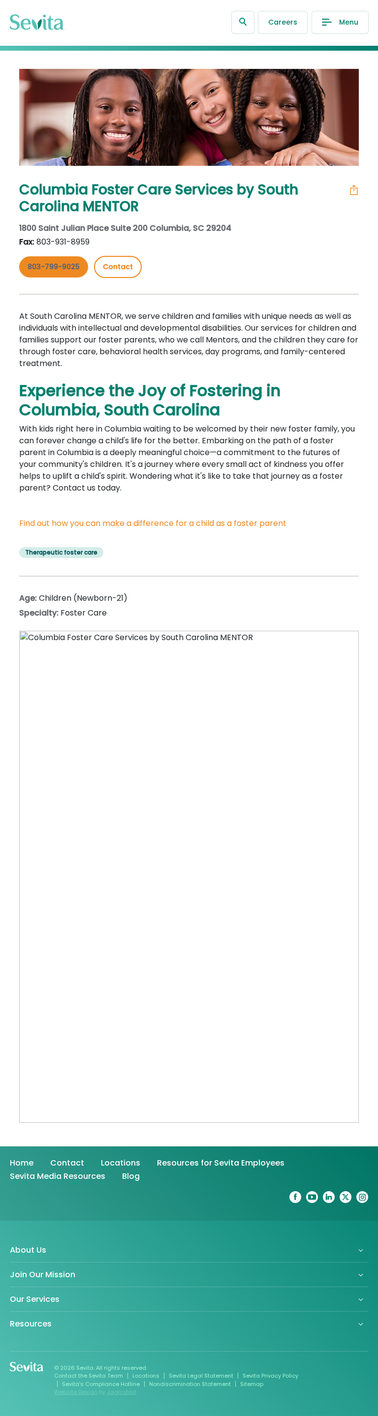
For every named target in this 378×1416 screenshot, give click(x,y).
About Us (28, 1250)
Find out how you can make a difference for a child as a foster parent (152, 523)
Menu (348, 22)
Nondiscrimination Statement (190, 1384)
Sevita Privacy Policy (270, 1376)
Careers (282, 22)
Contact (67, 1163)
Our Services (35, 1299)
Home (21, 1163)
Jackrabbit (121, 1392)
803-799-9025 (54, 267)
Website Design (75, 1392)
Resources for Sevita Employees (220, 1163)
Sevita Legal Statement (201, 1376)
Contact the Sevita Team (88, 1376)
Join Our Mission (42, 1274)
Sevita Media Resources (57, 1176)
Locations (120, 1163)
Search (243, 22)
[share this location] (354, 190)
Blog (131, 1176)
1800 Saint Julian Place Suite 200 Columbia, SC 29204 (125, 228)
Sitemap (251, 1384)
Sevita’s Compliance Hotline (101, 1384)
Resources (31, 1323)
